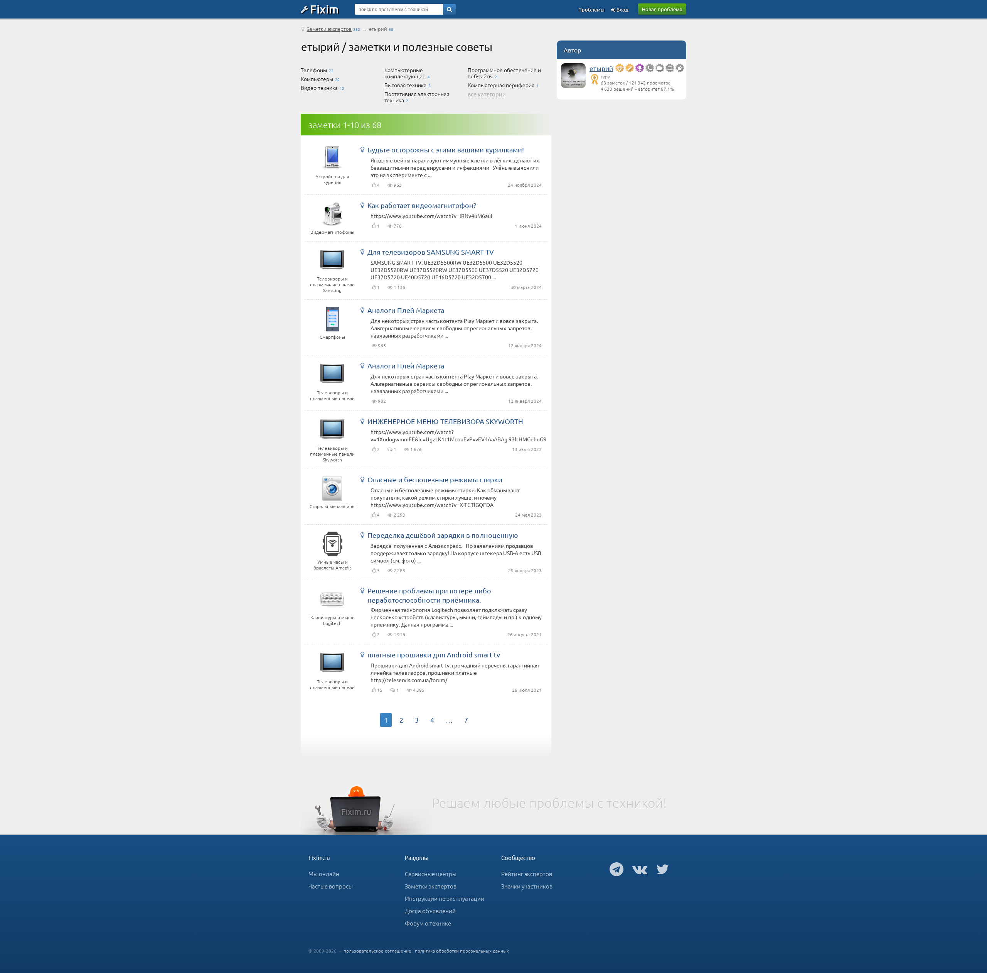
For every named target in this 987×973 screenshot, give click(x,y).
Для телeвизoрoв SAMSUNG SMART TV (430, 252)
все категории (487, 94)
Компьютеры (317, 79)
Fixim (324, 9)
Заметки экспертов (329, 28)
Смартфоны (332, 337)
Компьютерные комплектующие (405, 73)
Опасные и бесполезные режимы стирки (434, 479)
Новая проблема (662, 9)
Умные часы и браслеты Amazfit (332, 565)
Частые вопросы (330, 886)
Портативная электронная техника (416, 97)
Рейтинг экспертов (526, 874)
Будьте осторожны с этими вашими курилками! (445, 149)
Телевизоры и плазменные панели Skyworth (332, 454)
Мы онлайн (323, 874)
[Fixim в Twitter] (662, 869)
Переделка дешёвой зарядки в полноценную (442, 535)
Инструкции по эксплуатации (444, 898)
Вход (621, 9)
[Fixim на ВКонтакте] (639, 869)
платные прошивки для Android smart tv (433, 654)
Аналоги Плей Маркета (405, 310)
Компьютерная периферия (501, 85)
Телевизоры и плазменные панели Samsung (332, 284)
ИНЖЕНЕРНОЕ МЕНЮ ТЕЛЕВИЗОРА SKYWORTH (445, 421)
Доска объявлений (430, 911)
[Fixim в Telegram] (616, 869)
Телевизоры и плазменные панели (332, 395)
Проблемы (591, 9)
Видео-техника (319, 87)
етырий (601, 68)
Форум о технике (428, 923)
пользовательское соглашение (377, 951)
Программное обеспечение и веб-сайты (504, 73)
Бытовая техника (405, 85)
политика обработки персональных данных (462, 951)
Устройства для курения (332, 179)
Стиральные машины (332, 506)
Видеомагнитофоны (332, 232)
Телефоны (314, 70)
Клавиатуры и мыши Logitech (332, 620)
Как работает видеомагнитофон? (421, 205)
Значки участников (526, 886)
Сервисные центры (430, 874)
